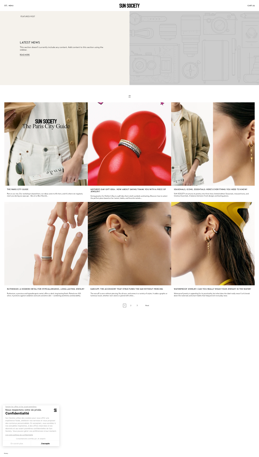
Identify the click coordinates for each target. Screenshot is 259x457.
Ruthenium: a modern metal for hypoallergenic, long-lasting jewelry (45, 289)
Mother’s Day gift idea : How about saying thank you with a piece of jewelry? (128, 190)
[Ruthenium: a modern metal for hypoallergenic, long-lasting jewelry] (46, 243)
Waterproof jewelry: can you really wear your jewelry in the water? (212, 289)
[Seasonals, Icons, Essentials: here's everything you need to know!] (213, 144)
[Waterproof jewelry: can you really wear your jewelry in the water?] (213, 243)
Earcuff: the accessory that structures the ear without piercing (127, 289)
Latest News (30, 42)
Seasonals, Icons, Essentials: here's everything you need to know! (210, 189)
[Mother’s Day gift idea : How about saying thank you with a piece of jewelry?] (129, 144)
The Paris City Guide (17, 189)
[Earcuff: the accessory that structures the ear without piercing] (129, 243)
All (130, 96)
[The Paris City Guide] (46, 144)
